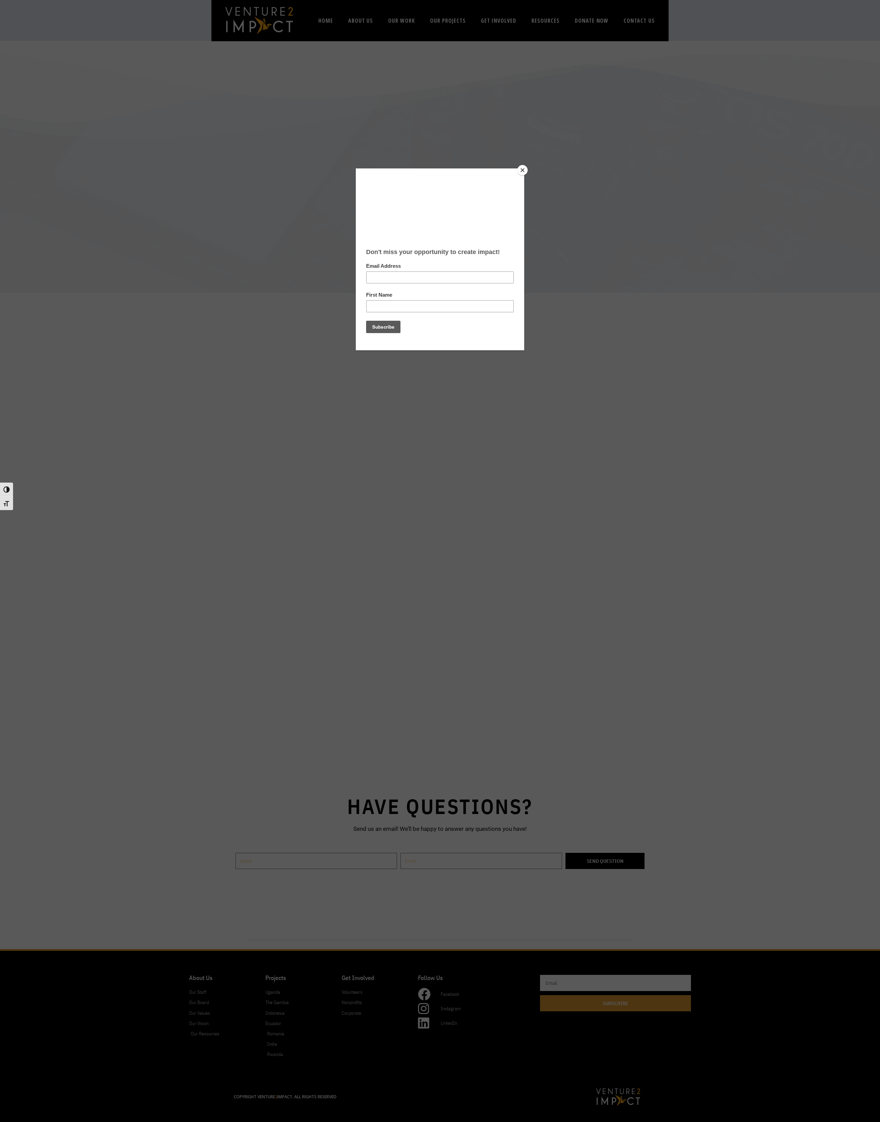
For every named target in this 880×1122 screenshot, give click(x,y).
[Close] (522, 170)
